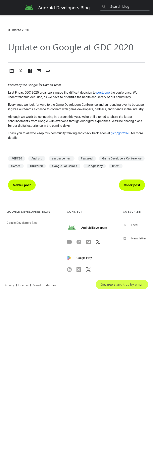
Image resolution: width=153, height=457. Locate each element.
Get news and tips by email (121, 284)
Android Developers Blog (64, 8)
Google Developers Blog (22, 222)
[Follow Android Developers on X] (100, 242)
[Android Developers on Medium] (91, 242)
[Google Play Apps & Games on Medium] (81, 270)
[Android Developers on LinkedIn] (81, 242)
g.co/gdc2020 (120, 133)
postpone (103, 92)
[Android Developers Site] (74, 228)
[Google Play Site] (71, 258)
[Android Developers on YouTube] (71, 242)
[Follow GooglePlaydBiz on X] (91, 270)
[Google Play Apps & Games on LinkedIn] (71, 270)
